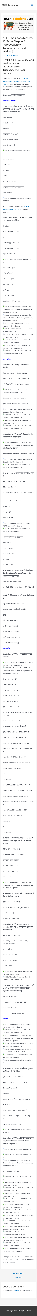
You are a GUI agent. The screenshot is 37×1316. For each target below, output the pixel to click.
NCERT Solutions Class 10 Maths (16, 208)
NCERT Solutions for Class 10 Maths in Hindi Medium (16, 81)
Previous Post (18, 1273)
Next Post (18, 1278)
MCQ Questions (10, 5)
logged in (15, 1290)
